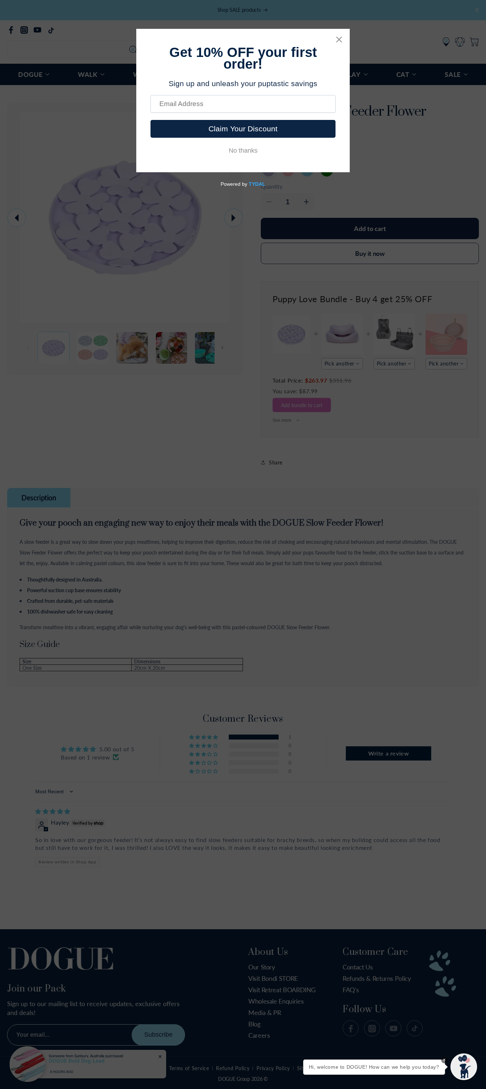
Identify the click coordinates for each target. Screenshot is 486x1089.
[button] (463, 1066)
